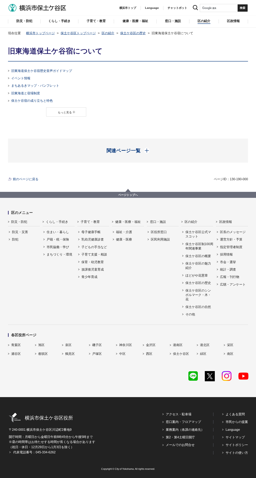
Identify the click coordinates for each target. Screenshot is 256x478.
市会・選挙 (228, 262)
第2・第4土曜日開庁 (180, 437)
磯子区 (97, 345)
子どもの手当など (94, 247)
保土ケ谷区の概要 (198, 256)
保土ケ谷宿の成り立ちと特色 (32, 100)
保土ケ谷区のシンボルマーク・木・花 (198, 295)
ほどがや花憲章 (196, 275)
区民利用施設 (160, 239)
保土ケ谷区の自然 (198, 307)
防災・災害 (20, 232)
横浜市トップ (127, 7)
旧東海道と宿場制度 (25, 93)
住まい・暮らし (58, 232)
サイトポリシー (237, 445)
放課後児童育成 (92, 269)
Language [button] (152, 7)
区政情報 (225, 221)
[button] (128, 150)
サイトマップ (235, 437)
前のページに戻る (25, 179)
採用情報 (226, 254)
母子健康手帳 (91, 232)
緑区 (203, 353)
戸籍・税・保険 (58, 239)
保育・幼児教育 (92, 262)
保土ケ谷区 (181, 353)
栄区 (230, 345)
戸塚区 (97, 353)
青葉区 (16, 345)
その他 (190, 314)
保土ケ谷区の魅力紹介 (198, 266)
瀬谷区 (16, 353)
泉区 (68, 345)
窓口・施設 (158, 221)
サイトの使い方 (237, 452)
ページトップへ (128, 194)
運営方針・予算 (231, 239)
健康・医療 (124, 239)
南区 (230, 353)
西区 (149, 353)
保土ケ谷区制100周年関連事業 (199, 246)
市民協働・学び (58, 247)
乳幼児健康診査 (92, 239)
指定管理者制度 (231, 247)
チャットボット (177, 7)
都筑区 (43, 353)
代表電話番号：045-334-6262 (34, 452)
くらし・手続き (57, 221)
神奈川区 (125, 345)
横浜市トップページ (40, 33)
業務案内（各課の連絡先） (185, 429)
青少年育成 (89, 277)
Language (233, 429)
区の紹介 (108, 33)
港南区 (178, 345)
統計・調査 (228, 269)
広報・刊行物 (229, 277)
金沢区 (151, 345)
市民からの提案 (237, 422)
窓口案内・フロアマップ (183, 422)
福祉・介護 (124, 232)
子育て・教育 (90, 221)
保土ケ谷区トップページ (78, 33)
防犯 (15, 239)
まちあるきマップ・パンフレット (35, 85)
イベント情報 (20, 78)
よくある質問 (235, 414)
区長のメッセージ (233, 232)
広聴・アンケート (233, 284)
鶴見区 (70, 353)
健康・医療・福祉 (128, 221)
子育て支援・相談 (94, 254)
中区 (122, 353)
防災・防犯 (19, 221)
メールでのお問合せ (180, 445)
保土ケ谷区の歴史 (133, 33)
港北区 (205, 345)
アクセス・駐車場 (178, 414)
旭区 (41, 345)
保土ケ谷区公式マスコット (198, 234)
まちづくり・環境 (59, 254)
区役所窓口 (159, 232)
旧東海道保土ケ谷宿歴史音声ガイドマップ (41, 70)
